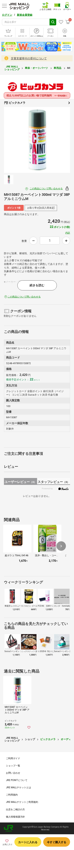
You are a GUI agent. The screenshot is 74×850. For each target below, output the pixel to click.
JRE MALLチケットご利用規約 (22, 802)
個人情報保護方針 (15, 816)
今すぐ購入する (56, 842)
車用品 (58, 67)
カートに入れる (27, 842)
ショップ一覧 (13, 765)
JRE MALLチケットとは (18, 787)
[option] (37, 140)
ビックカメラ (16, 102)
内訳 (67, 232)
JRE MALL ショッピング (12, 68)
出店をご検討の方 (15, 809)
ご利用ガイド (13, 758)
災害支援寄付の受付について (29, 58)
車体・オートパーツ (37, 67)
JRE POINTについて (16, 780)
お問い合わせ (13, 773)
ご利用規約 (12, 794)
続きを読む (37, 285)
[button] (61, 546)
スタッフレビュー (53, 482)
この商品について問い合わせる (46, 188)
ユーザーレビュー (20, 482)
